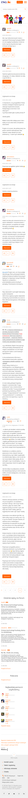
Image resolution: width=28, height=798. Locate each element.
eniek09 (9, 28)
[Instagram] (19, 794)
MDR (8, 778)
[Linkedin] (24, 794)
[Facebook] (4, 794)
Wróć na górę (14, 758)
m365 (8, 417)
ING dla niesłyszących (10, 775)
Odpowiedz (7, 49)
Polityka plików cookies (7, 782)
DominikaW (10, 262)
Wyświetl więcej (5, 726)
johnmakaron (10, 156)
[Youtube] (14, 794)
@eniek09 (5, 272)
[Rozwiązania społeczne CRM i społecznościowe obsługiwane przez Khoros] (4, 749)
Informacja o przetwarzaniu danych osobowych (13, 742)
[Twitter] (9, 794)
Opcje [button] (13, 55)
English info (20, 775)
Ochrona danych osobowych (9, 780)
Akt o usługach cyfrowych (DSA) (9, 745)
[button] (4, 55)
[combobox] (14, 9)
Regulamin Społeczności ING (8, 740)
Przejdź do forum (6, 668)
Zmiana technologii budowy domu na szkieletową (13, 631)
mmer (8, 320)
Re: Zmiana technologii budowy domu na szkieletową (12, 606)
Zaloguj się (20, 2)
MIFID (3, 778)
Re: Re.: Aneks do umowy (10, 653)
